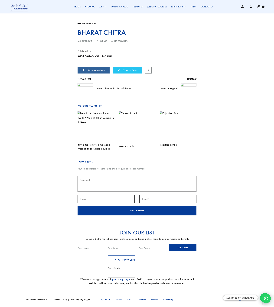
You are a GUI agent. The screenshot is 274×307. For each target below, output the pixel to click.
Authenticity (168, 299)
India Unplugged (169, 88)
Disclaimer (141, 299)
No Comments (120, 41)
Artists (103, 6)
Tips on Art (105, 299)
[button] (266, 298)
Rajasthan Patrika (168, 144)
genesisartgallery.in (120, 279)
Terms (129, 299)
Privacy (118, 299)
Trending (138, 6)
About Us (90, 6)
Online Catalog (119, 6)
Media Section (89, 23)
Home (77, 6)
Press (193, 6)
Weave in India (126, 146)
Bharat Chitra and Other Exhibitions (114, 88)
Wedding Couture (157, 6)
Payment (154, 299)
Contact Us (207, 6)
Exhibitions (177, 6)
